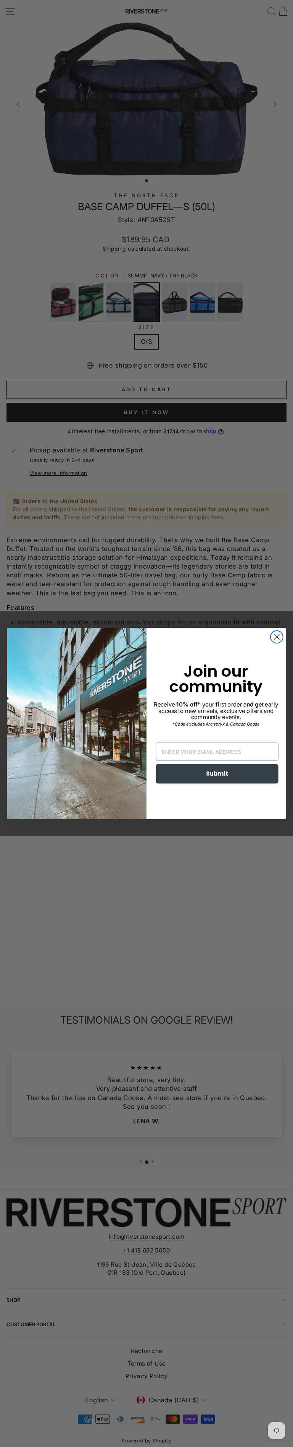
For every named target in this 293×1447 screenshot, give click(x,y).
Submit (217, 774)
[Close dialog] (276, 636)
